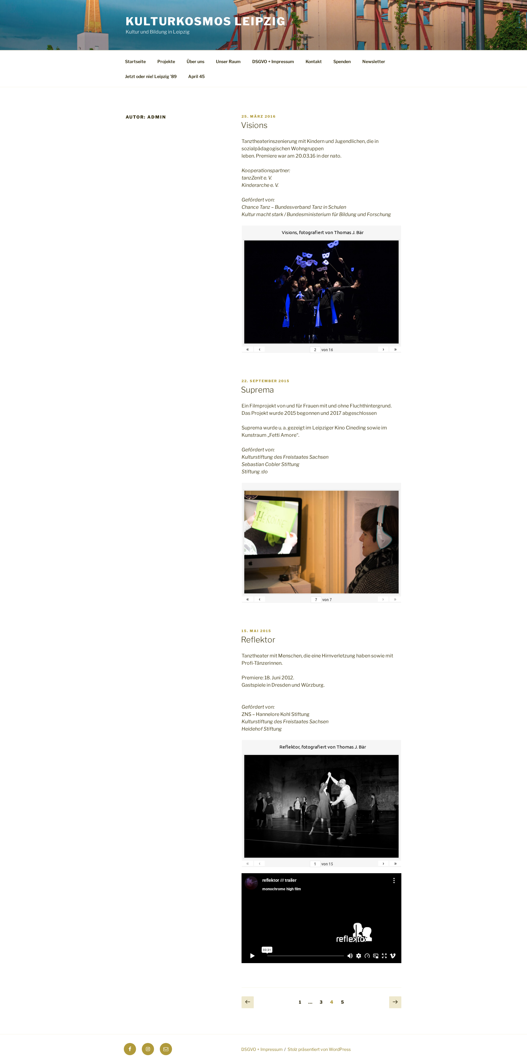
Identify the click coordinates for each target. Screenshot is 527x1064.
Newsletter (373, 61)
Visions (254, 125)
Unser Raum (228, 61)
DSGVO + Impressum (273, 61)
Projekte (166, 61)
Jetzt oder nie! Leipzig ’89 (151, 76)
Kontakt (314, 61)
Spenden (342, 61)
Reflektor (258, 639)
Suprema (257, 389)
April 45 (196, 76)
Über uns (195, 61)
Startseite (135, 61)
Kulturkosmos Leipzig (206, 21)
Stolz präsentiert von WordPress (319, 1049)
